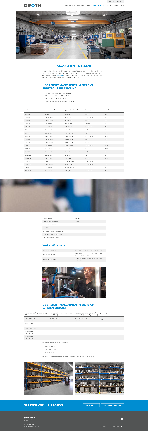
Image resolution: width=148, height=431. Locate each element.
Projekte (109, 5)
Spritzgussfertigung (72, 5)
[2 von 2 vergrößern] (122, 364)
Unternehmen (119, 5)
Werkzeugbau (86, 5)
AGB (122, 426)
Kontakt (119, 1)
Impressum (104, 426)
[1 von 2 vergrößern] (71, 364)
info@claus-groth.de (112, 405)
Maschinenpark (98, 5)
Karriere (112, 1)
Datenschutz (115, 426)
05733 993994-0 (91, 405)
